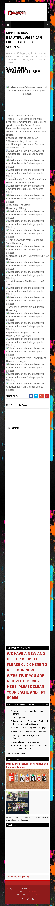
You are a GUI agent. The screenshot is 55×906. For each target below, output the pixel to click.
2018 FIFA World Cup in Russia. (27, 58)
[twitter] (48, 8)
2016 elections (36, 56)
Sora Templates (33, 894)
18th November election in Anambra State (27, 55)
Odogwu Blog (33, 888)
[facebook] (49, 4)
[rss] (49, 12)
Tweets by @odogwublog (18, 876)
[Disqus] (27, 521)
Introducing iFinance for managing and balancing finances (27, 765)
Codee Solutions (29, 891)
